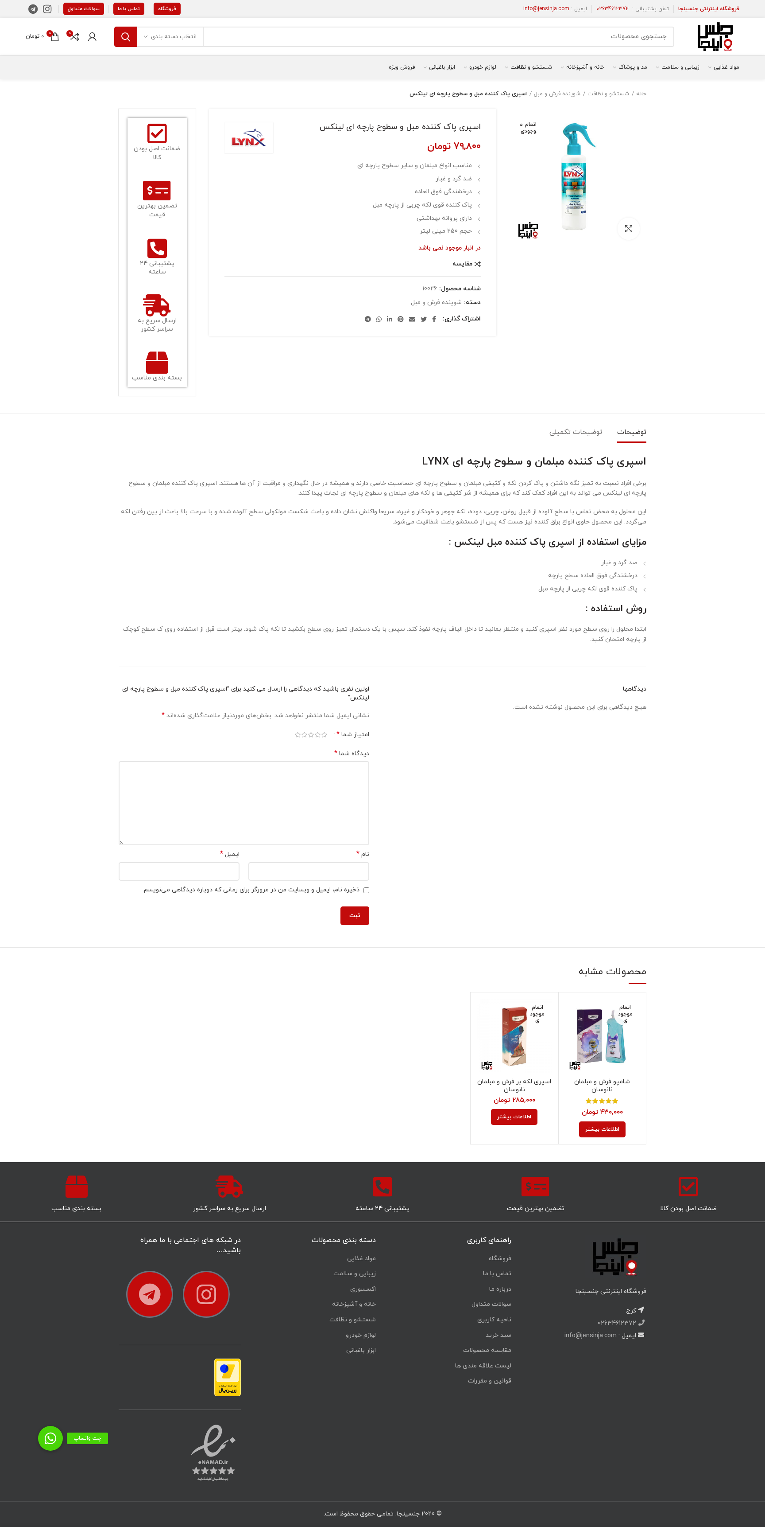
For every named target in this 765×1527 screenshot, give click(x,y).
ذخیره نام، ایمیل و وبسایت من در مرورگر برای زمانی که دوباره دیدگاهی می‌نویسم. (251, 890)
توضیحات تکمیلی (575, 432)
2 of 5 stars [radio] (317, 735)
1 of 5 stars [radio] (324, 735)
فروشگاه (167, 8)
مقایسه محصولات (487, 1350)
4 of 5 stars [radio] (304, 735)
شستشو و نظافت (608, 94)
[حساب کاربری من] (92, 37)
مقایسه (462, 264)
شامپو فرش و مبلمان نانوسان (602, 1086)
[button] (50, 1438)
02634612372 (612, 8)
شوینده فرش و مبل (557, 94)
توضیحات (631, 432)
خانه (641, 94)
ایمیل (230, 854)
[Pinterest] (400, 319)
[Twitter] (423, 319)
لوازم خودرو (361, 1335)
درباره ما (500, 1289)
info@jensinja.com (546, 8)
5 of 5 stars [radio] (297, 735)
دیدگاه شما (351, 753)
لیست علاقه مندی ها (483, 1366)
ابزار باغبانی (361, 1350)
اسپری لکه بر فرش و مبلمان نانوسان (514, 1086)
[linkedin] (389, 319)
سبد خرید (498, 1335)
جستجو (125, 37)
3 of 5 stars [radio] (311, 735)
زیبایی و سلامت (354, 1273)
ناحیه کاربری (494, 1320)
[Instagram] (47, 8)
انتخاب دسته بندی (174, 37)
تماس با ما (129, 8)
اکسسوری (363, 1289)
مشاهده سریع (572, 1033)
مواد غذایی (361, 1258)
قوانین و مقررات (489, 1381)
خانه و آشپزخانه (354, 1304)
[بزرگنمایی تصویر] (629, 229)
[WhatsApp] (379, 319)
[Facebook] (434, 319)
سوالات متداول (84, 8)
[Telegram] (33, 8)
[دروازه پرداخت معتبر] (227, 1377)
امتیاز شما (352, 734)
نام (362, 854)
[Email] (412, 319)
